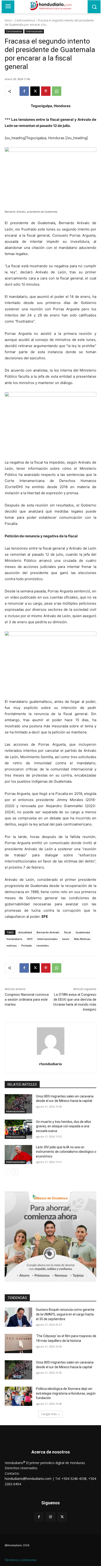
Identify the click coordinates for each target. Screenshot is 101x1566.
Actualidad (25, 932)
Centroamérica (25, 20)
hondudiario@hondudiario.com (28, 1478)
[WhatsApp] (56, 91)
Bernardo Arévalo (48, 932)
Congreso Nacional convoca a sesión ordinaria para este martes (27, 999)
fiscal (67, 932)
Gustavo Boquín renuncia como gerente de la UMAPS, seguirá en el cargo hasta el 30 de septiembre (65, 1314)
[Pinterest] (45, 91)
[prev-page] (8, 1172)
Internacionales (34, 31)
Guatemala (83, 932)
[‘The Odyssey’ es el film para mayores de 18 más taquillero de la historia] (18, 1343)
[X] (35, 91)
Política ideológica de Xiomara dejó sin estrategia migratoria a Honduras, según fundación (66, 1393)
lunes (65, 939)
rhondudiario (50, 1063)
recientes (42, 945)
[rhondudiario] (50, 1041)
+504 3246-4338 (74, 1478)
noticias (12, 945)
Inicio (8, 20)
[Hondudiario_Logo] (50, 5)
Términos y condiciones (20, 1560)
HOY (30, 939)
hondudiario (14, 939)
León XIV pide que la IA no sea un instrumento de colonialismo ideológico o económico (66, 1151)
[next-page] (15, 1172)
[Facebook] (24, 91)
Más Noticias (82, 939)
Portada (26, 945)
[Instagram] (50, 1516)
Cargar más (49, 1414)
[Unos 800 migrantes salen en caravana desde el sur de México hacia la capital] (18, 1103)
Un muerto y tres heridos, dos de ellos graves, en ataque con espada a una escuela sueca (63, 1126)
